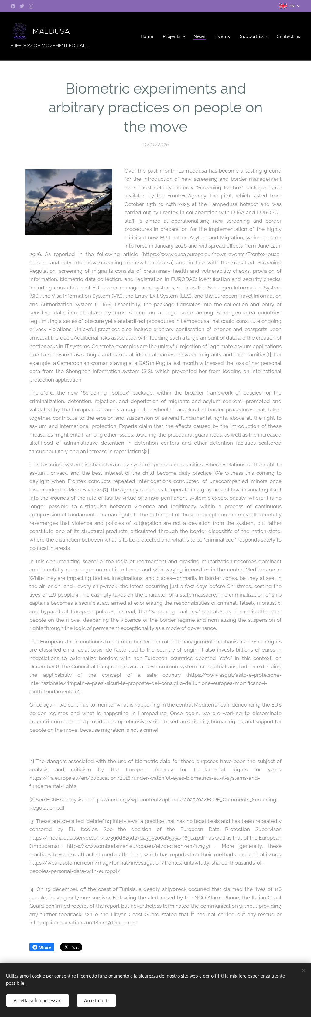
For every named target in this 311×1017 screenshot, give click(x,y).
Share (45, 947)
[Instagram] (31, 6)
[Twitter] (22, 6)
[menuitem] (148, 36)
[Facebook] (13, 6)
